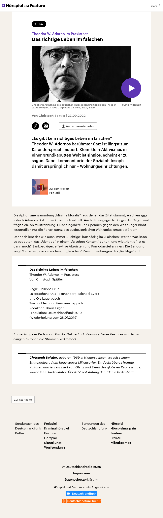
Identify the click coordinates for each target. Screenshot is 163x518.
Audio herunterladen (80, 126)
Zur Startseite (23, 399)
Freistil (115, 438)
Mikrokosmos (121, 442)
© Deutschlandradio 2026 (81, 466)
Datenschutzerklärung (81, 479)
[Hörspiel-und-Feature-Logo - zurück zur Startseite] (23, 6)
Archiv (39, 24)
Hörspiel (50, 438)
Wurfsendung (54, 447)
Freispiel (50, 423)
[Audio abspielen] (131, 88)
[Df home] (81, 495)
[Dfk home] (81, 502)
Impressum (81, 473)
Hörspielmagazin (123, 428)
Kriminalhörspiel (56, 428)
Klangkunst (52, 442)
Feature (50, 433)
